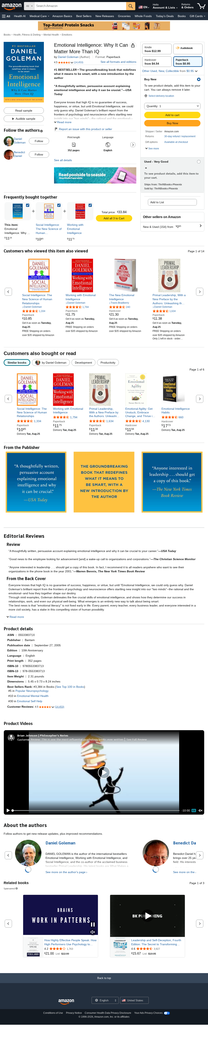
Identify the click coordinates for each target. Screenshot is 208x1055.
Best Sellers (83, 16)
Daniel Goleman (68, 57)
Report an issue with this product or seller (85, 129)
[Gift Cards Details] (204, 16)
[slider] (96, 810)
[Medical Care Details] (48, 16)
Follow (39, 141)
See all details (63, 160)
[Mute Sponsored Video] (92, 932)
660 (181, 417)
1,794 (73, 417)
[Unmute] (200, 810)
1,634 (110, 421)
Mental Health (51, 34)
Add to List (157, 202)
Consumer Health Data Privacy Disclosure (108, 1013)
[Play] (7, 810)
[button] (6, 16)
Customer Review (28, 739)
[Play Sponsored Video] (147, 916)
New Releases (104, 16)
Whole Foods (143, 16)
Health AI (20, 16)
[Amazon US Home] (66, 1002)
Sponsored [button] (9, 888)
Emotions (67, 34)
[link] (48, 211)
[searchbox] (80, 6)
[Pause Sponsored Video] (92, 925)
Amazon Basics (62, 16)
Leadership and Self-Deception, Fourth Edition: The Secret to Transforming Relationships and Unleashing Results (156, 942)
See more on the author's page (66, 872)
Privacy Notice (74, 1013)
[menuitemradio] (194, 810)
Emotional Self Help (29, 701)
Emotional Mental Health (33, 696)
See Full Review (137, 739)
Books (182, 16)
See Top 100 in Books (70, 686)
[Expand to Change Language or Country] (148, 7)
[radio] (156, 49)
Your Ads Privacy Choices (148, 1013)
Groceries (124, 16)
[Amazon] (12, 6)
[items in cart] (201, 6)
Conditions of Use (53, 1013)
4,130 (146, 421)
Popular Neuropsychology (32, 690)
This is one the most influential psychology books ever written (82, 739)
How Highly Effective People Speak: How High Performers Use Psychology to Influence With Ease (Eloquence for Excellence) (70, 942)
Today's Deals (165, 16)
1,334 (37, 421)
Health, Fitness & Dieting (27, 34)
